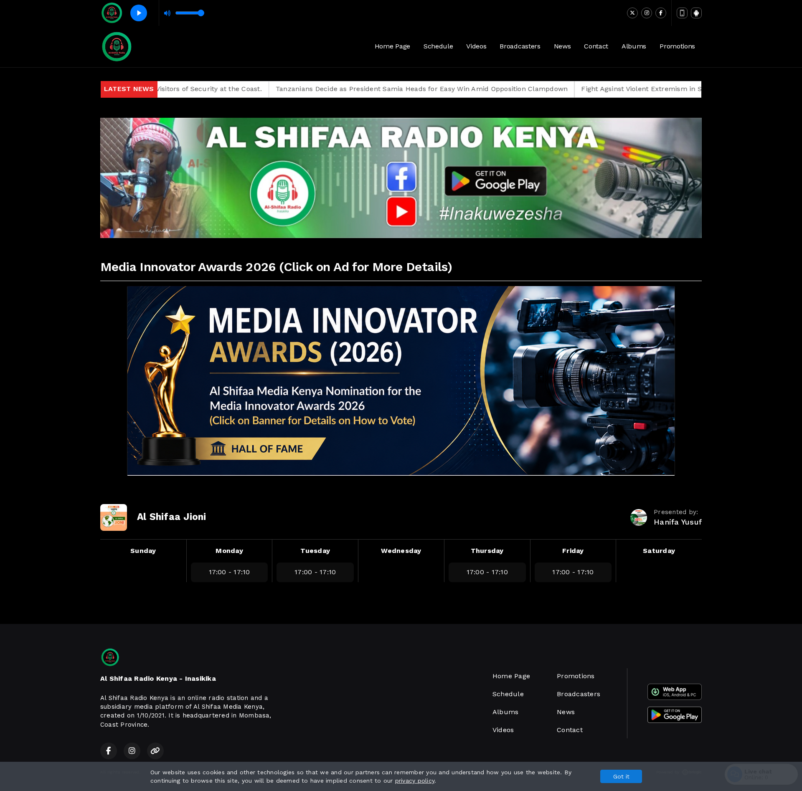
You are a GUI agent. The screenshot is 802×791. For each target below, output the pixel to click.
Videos (476, 46)
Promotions (677, 46)
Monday (229, 551)
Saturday (659, 551)
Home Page (392, 46)
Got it (621, 776)
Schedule (438, 46)
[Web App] (682, 13)
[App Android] (696, 13)
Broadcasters (520, 46)
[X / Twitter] (632, 13)
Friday (573, 551)
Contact (596, 46)
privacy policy (414, 780)
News (562, 46)
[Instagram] (646, 13)
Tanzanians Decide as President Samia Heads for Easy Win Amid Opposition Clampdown (369, 89)
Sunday (143, 551)
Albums (634, 46)
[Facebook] (660, 13)
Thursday (487, 551)
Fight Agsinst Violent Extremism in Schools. (601, 89)
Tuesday (315, 551)
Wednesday (401, 551)
